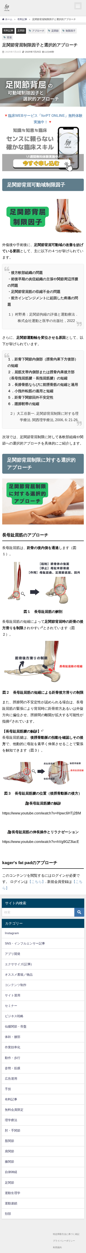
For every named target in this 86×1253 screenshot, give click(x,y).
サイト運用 (12, 995)
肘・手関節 (12, 1130)
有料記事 (8, 30)
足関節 (21, 30)
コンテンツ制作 (15, 984)
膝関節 (9, 1161)
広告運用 (11, 1078)
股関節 (9, 1140)
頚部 (8, 1213)
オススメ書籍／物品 (19, 974)
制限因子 (70, 30)
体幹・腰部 (12, 1036)
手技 (8, 1088)
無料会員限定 (14, 1109)
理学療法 (11, 1120)
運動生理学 (12, 1192)
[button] (78, 5)
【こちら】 (36, 881)
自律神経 (11, 1172)
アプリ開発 (12, 953)
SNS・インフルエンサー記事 (25, 943)
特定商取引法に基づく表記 (66, 1234)
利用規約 (57, 1247)
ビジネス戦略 (14, 1016)
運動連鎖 (11, 1203)
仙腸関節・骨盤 (15, 1026)
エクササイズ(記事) (18, 964)
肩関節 (9, 1151)
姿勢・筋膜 (12, 1068)
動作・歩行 (12, 1057)
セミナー (11, 1005)
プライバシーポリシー (64, 1241)
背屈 (9, 37)
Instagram (12, 933)
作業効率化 (12, 1047)
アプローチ (38, 30)
